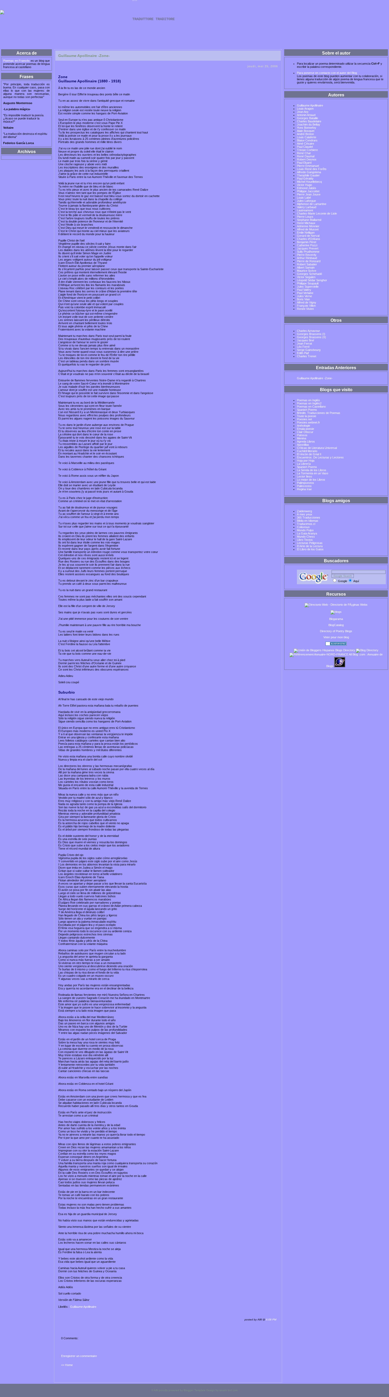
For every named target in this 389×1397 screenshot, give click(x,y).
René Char (304, 153)
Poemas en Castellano (311, 406)
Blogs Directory (345, 650)
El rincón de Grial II (309, 454)
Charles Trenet (306, 356)
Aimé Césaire (305, 143)
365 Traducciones (308, 517)
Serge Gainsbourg (308, 349)
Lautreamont (305, 210)
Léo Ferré (303, 346)
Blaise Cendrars (307, 140)
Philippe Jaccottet (308, 191)
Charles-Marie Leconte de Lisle (317, 213)
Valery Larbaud (306, 207)
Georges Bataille (307, 118)
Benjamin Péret (306, 242)
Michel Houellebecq (309, 181)
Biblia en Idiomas (307, 520)
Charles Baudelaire (309, 121)
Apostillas (303, 444)
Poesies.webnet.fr (308, 422)
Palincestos (304, 486)
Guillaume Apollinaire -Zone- (315, 378)
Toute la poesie (306, 416)
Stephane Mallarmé (309, 219)
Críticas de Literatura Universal (317, 447)
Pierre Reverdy (306, 254)
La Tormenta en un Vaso (312, 473)
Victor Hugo (304, 184)
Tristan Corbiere (307, 149)
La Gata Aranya (307, 533)
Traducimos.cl (306, 523)
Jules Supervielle (308, 286)
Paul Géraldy (305, 178)
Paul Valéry (304, 289)
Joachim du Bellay (308, 124)
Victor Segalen (306, 277)
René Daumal (305, 156)
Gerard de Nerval (308, 235)
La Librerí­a (304, 463)
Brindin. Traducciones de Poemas (318, 412)
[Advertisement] (194, 36)
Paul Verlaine (305, 292)
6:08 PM (271, 1319)
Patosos (302, 435)
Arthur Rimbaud (307, 258)
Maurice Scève (306, 270)
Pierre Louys (305, 216)
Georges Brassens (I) (311, 334)
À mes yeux (304, 514)
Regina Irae (304, 489)
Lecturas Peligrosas (310, 542)
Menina (301, 438)
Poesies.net (304, 419)
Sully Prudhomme (308, 251)
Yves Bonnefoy (306, 127)
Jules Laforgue (306, 200)
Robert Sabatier (307, 264)
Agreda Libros (306, 441)
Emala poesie (305, 428)
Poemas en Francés (134, 0)
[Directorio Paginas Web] (336, 604)
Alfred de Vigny (306, 302)
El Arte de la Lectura (310, 546)
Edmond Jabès (306, 188)
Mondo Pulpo (305, 530)
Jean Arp (302, 111)
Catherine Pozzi (307, 245)
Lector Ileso (304, 476)
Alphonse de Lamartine (311, 204)
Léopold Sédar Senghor (312, 280)
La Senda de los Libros (311, 470)
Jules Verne (304, 296)
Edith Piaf (303, 353)
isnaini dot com (228, 1390)
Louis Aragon (305, 108)
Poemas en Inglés (308, 400)
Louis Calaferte (306, 137)
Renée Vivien (305, 308)
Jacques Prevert (307, 248)
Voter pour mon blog (336, 637)
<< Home (67, 1365)
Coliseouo (303, 527)
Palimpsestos (305, 482)
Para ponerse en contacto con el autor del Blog (327, 72)
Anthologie (303, 425)
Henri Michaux (306, 223)
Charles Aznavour (308, 330)
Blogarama (336, 619)
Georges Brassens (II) (311, 337)
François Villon (306, 305)
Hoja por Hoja (305, 460)
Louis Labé (304, 197)
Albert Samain (306, 267)
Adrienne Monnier (308, 226)
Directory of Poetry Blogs (336, 631)
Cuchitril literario (307, 451)
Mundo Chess (306, 536)
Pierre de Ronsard (308, 261)
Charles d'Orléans (308, 238)
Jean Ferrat (304, 343)
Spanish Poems (307, 409)
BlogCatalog (336, 625)
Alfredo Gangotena (309, 172)
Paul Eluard (304, 162)
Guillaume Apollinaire (83, 1306)
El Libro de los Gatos (310, 549)
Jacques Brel (305, 340)
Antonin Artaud (306, 115)
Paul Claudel (305, 146)
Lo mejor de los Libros (311, 479)
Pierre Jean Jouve (308, 194)
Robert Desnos (306, 159)
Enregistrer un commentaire (79, 1356)
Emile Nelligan (306, 232)
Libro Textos (305, 539)
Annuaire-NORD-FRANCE (331, 654)
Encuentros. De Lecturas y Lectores (320, 457)
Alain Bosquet (305, 130)
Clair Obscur (305, 432)
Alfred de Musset (308, 229)
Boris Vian (303, 299)
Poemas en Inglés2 (309, 403)
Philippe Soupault (308, 283)
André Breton (305, 134)
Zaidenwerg (304, 511)
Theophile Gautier (308, 175)
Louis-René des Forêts (312, 169)
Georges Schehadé (309, 273)
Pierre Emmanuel (308, 165)
